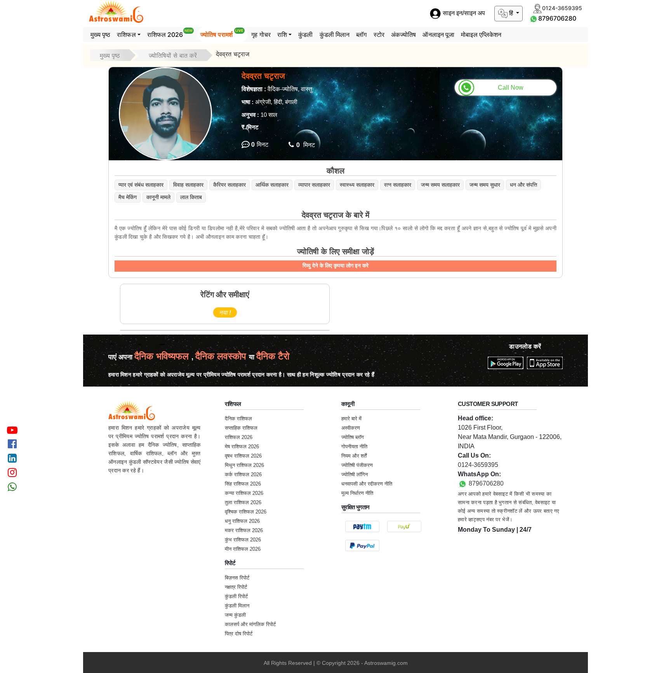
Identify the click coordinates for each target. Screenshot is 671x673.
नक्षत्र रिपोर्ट (236, 587)
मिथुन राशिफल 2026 (244, 465)
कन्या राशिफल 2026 (244, 493)
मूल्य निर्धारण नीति (357, 493)
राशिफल (126, 34)
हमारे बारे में (351, 418)
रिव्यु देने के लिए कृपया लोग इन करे (335, 265)
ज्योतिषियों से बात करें (173, 55)
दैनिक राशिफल (238, 418)
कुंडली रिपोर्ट (236, 596)
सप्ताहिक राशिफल (241, 428)
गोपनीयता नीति (354, 446)
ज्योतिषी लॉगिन (354, 474)
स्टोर (379, 34)
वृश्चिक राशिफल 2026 (245, 512)
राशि (282, 34)
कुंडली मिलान (335, 34)
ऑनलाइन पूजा (438, 34)
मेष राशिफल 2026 (242, 446)
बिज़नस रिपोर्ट (237, 578)
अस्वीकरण (350, 428)
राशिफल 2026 (170, 33)
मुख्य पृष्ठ (100, 34)
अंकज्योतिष (403, 34)
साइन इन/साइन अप (463, 13)
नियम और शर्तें (354, 456)
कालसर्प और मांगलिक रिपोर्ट (250, 624)
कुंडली (305, 34)
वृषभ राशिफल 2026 (243, 456)
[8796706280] (533, 18)
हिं (511, 13)
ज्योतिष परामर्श (221, 33)
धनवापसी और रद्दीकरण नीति (366, 484)
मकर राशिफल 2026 (244, 530)
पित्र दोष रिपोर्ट (238, 634)
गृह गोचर (261, 34)
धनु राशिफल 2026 (242, 521)
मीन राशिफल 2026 (243, 549)
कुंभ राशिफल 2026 (243, 540)
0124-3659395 (478, 464)
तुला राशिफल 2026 (243, 502)
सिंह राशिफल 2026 (243, 484)
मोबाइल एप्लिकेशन (481, 34)
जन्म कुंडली (235, 615)
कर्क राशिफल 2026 (243, 474)
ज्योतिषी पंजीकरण (357, 465)
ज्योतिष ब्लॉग (352, 437)
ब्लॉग (361, 34)
